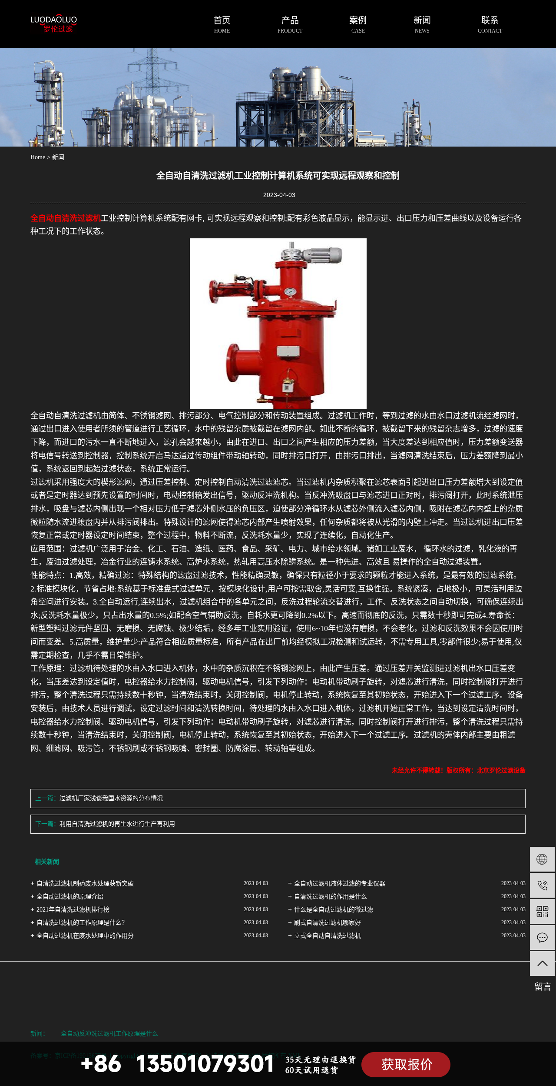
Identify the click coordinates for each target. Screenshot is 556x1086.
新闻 (58, 157)
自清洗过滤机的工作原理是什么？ (82, 922)
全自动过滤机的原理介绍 (69, 896)
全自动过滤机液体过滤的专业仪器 (339, 883)
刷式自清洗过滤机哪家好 (327, 922)
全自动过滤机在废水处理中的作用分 (85, 935)
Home (37, 157)
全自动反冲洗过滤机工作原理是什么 (109, 1033)
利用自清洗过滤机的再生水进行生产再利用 (117, 824)
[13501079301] (542, 885)
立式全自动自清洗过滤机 (327, 935)
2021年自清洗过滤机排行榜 (72, 909)
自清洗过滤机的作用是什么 (330, 896)
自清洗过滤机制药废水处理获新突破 (85, 883)
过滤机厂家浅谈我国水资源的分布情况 (111, 798)
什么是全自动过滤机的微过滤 (333, 909)
